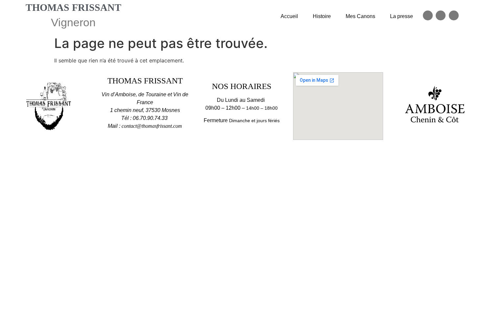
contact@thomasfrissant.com (152, 126)
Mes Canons (360, 16)
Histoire (322, 16)
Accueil (289, 16)
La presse (401, 16)
